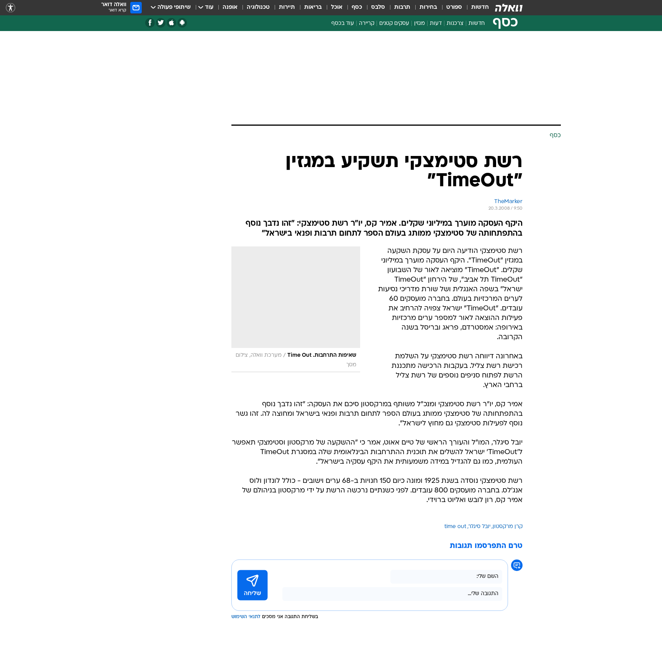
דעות (436, 23)
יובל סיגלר (479, 526)
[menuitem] (475, 7)
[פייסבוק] (150, 23)
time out (455, 526)
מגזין (419, 23)
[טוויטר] (161, 23)
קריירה (366, 23)
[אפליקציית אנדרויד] (182, 23)
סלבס (378, 7)
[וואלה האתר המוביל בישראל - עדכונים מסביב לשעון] (509, 7)
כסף (357, 7)
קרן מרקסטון (508, 526)
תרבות (402, 7)
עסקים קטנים (394, 23)
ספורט (454, 7)
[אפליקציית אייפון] (171, 23)
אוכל (336, 7)
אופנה (230, 7)
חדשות (480, 7)
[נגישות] (10, 8)
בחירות (428, 7)
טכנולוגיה (258, 7)
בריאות (313, 7)
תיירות (287, 7)
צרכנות (455, 23)
